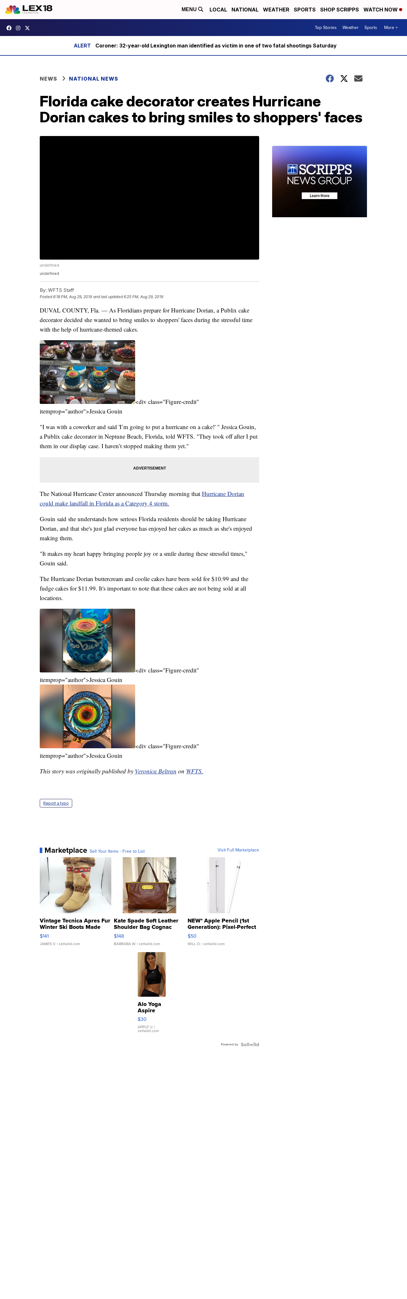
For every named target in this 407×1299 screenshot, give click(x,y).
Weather (276, 9)
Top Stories (326, 27)
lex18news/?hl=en (20, 28)
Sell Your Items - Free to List (117, 851)
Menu (190, 9)
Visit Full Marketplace (238, 850)
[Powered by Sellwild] (250, 1044)
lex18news (29, 28)
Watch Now (381, 9)
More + (391, 27)
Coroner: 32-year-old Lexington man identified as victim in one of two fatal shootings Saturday (216, 45)
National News (93, 78)
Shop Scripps (339, 9)
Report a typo (56, 803)
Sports (305, 9)
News (48, 78)
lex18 (10, 28)
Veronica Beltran (155, 771)
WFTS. (194, 771)
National (245, 9)
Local (218, 9)
